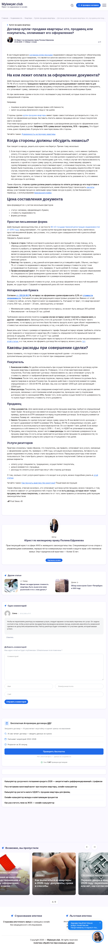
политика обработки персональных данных (54, 943)
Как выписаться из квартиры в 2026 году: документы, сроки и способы (54, 883)
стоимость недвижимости (23, 213)
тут (83, 341)
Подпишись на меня (54, 560)
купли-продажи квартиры (34, 115)
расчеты (90, 187)
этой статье (12, 341)
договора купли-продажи (41, 55)
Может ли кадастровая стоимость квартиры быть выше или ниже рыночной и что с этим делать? (34, 587)
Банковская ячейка (19, 367)
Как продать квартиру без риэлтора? (38, 483)
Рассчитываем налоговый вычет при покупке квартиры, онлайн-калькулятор (40, 786)
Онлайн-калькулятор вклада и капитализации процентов (31, 797)
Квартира (28, 18)
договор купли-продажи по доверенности (74, 434)
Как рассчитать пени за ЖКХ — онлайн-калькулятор (29, 802)
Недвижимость (16, 18)
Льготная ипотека (81, 916)
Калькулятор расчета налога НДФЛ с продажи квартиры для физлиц (37, 792)
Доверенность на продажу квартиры (38, 134)
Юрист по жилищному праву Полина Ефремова (35, 40)
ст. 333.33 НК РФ (33, 384)
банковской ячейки (42, 193)
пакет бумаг (16, 412)
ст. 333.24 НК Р (23, 295)
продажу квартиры (19, 434)
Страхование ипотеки (28, 916)
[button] (72, 5)
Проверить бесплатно (54, 751)
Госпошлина (16, 378)
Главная (5, 18)
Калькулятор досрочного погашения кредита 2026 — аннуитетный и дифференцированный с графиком (53, 781)
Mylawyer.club (12, 4)
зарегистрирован (19, 381)
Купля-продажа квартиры (44, 18)
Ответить (9, 637)
